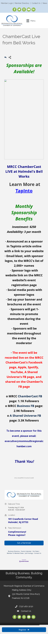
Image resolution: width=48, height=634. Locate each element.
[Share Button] (10, 57)
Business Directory (14, 551)
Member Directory (22, 3)
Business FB (25, 406)
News (45, 3)
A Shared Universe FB (25, 415)
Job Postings (29, 553)
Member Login (7, 3)
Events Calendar (26, 551)
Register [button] (22, 629)
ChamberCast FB (30, 396)
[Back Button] (5, 58)
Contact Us (36, 3)
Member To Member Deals (15, 553)
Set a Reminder (24, 543)
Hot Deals (36, 551)
